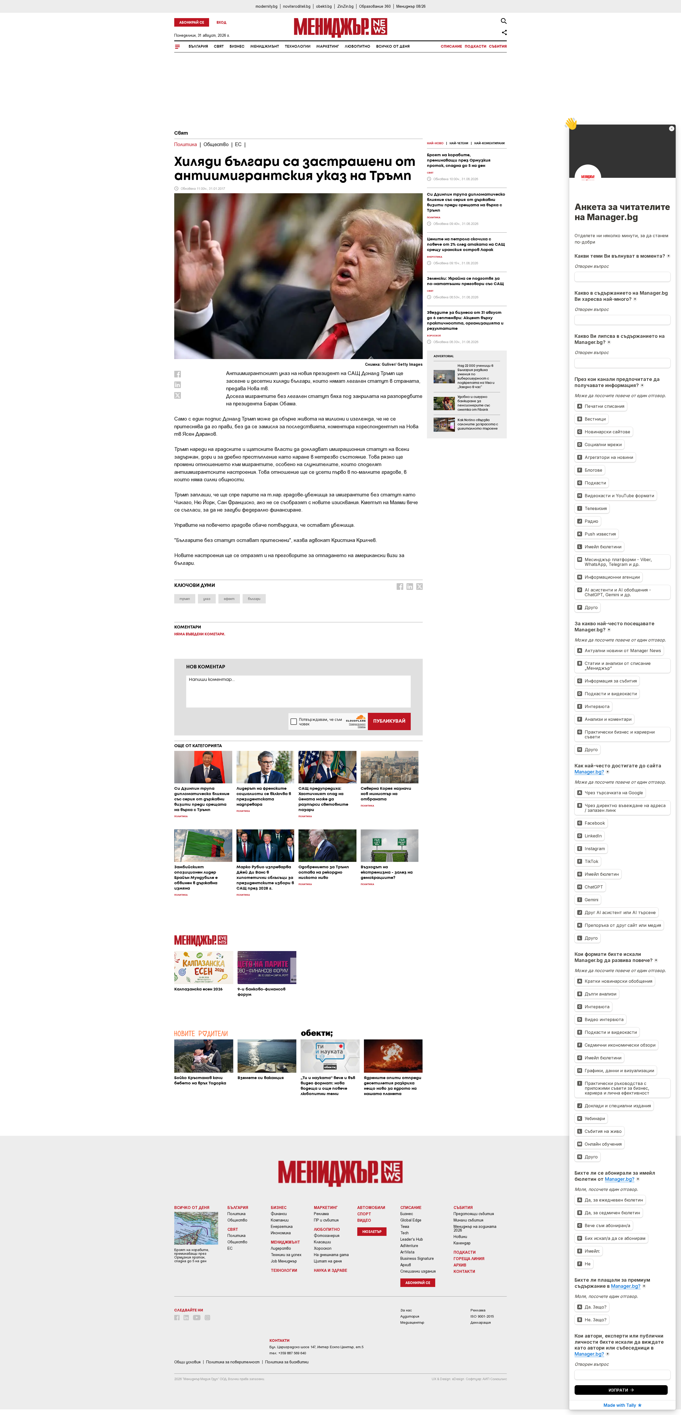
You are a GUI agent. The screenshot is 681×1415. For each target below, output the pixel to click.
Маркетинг (327, 46)
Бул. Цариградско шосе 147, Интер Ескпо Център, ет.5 (316, 1347)
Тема (404, 1226)
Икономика (281, 1233)
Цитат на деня (328, 1261)
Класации (322, 1242)
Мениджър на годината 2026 (475, 1228)
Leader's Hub (411, 1239)
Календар (462, 1243)
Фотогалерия (326, 1235)
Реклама (321, 1214)
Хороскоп (322, 1248)
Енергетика (282, 1226)
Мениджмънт (264, 46)
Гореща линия (469, 1258)
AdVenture (409, 1246)
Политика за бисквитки (287, 1362)
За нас (406, 1310)
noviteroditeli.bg (296, 6)
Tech (404, 1233)
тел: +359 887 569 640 (287, 1353)
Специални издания (418, 1271)
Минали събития (468, 1220)
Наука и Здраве (330, 1270)
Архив (405, 1265)
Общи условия (187, 1362)
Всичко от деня (393, 46)
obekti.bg (324, 6)
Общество (237, 1220)
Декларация (481, 1322)
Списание (451, 46)
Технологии (297, 46)
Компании (280, 1220)
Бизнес (237, 46)
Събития (498, 46)
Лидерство (281, 1248)
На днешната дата (331, 1255)
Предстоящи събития (474, 1214)
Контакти (464, 1271)
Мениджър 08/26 (411, 6)
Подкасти (475, 46)
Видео (364, 1220)
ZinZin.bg (345, 6)
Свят (219, 46)
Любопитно (357, 46)
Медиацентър (412, 1322)
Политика (236, 1214)
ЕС (229, 1248)
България (198, 46)
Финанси (279, 1214)
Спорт (364, 1214)
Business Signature (417, 1258)
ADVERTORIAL (444, 356)
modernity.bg (266, 6)
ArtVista (407, 1252)
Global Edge (410, 1220)
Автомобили (371, 1207)
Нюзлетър (371, 1232)
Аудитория (409, 1316)
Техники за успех (286, 1255)
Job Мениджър (284, 1261)
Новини (460, 1237)
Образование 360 (375, 6)
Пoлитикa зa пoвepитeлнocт (233, 1362)
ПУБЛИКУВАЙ (389, 721)
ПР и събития (326, 1220)
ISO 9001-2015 (482, 1316)
